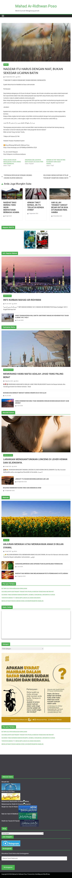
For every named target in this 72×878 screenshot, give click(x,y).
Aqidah (6, 64)
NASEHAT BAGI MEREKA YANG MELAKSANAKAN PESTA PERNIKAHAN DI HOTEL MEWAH (41, 573)
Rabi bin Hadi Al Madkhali (10, 814)
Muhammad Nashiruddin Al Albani (12, 801)
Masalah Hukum (8, 455)
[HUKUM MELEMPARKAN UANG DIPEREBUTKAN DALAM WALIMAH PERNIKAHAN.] (8, 565)
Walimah (6, 540)
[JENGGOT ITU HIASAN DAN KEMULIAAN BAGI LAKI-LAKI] (8, 480)
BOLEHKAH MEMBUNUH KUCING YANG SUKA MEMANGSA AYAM (22, 488)
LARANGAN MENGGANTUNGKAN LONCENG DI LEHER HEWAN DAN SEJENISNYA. (35, 461)
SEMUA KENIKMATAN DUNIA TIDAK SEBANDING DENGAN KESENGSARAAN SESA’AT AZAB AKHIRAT (42, 402)
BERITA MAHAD (7, 295)
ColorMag (37, 874)
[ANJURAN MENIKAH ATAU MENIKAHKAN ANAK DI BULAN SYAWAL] (36, 519)
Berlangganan (8, 867)
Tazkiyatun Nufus (8, 369)
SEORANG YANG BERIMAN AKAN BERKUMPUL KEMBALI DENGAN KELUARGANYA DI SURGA (28, 595)
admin (18, 77)
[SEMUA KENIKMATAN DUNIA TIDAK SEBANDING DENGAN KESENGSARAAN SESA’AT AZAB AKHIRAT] (8, 403)
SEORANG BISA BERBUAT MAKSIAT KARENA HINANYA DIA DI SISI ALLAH (24, 393)
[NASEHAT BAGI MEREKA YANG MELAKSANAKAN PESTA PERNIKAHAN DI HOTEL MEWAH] (8, 575)
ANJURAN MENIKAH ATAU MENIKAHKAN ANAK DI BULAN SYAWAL (33, 546)
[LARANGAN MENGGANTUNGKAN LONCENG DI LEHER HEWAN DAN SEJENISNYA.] (36, 434)
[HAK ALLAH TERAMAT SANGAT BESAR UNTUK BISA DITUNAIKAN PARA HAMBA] (59, 189)
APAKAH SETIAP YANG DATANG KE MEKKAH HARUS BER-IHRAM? (55, 161)
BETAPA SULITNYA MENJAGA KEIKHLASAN (14, 588)
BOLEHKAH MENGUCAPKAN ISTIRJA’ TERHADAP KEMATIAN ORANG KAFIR (55, 176)
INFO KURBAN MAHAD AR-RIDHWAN (22, 300)
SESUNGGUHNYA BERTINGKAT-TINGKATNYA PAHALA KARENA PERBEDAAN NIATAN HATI (28, 591)
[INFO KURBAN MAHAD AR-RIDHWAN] (36, 275)
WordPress (46, 874)
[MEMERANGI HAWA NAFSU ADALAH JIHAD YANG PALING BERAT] (36, 348)
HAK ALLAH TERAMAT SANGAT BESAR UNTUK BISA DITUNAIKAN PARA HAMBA (59, 207)
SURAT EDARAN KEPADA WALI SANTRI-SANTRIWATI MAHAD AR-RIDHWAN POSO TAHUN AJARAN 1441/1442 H (42, 316)
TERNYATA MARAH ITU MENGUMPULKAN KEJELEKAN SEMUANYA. (21, 598)
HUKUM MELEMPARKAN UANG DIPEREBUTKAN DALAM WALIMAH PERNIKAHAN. (39, 564)
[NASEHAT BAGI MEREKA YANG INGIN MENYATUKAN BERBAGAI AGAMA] (12, 189)
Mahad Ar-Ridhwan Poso (36, 6)
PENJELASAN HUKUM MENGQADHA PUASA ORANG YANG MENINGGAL (12, 161)
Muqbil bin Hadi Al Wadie (10, 807)
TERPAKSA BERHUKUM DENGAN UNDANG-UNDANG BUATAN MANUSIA (18, 176)
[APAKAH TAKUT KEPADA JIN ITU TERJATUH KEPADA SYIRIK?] (35, 189)
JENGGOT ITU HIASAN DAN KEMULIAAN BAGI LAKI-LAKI (32, 479)
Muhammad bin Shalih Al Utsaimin (13, 804)
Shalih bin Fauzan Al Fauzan (11, 821)
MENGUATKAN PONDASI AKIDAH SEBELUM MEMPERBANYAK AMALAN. (23, 601)
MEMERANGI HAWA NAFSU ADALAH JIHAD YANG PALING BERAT (33, 376)
